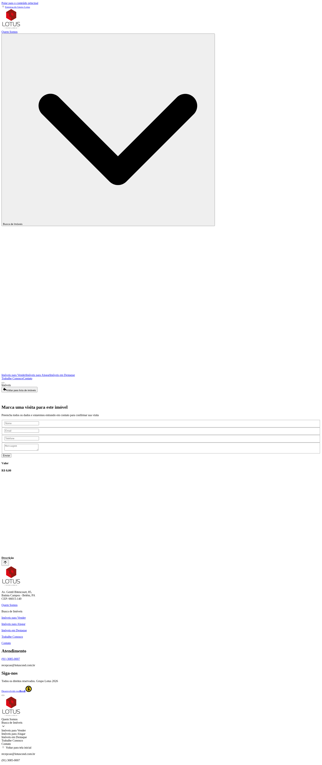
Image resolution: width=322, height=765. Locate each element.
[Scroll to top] (5, 563)
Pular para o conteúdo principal (19, 3)
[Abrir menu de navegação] (2, 382)
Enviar (6, 455)
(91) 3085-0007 (10, 658)
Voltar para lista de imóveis (21, 390)
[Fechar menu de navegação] (2, 695)
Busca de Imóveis (13, 224)
